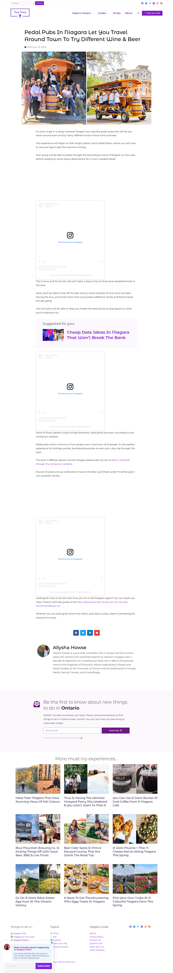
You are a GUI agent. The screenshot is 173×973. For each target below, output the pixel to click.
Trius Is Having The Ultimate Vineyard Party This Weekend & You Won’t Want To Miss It (85, 801)
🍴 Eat (53, 937)
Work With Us (97, 947)
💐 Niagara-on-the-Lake (22, 937)
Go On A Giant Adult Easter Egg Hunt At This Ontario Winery (35, 901)
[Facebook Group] (146, 3)
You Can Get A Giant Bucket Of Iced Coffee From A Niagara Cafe (135, 801)
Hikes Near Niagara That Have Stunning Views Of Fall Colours (38, 799)
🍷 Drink (54, 933)
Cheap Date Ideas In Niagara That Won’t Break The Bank (98, 335)
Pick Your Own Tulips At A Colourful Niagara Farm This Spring (133, 901)
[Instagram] (154, 3)
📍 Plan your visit (58, 943)
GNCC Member (97, 950)
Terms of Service (66, 962)
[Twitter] (150, 3)
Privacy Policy (96, 937)
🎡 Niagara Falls (18, 933)
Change (39, 3)
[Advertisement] (86, 182)
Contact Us (95, 940)
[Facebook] (142, 3)
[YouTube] (161, 3)
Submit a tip (96, 943)
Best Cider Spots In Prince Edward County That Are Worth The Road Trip (82, 851)
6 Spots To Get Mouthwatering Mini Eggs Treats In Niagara (86, 899)
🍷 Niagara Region (20, 940)
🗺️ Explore (55, 940)
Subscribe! (44, 966)
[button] (92, 13)
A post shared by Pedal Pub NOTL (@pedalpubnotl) (70, 275)
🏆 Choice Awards (59, 947)
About (93, 933)
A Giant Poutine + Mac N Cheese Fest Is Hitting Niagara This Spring (134, 851)
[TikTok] (157, 3)
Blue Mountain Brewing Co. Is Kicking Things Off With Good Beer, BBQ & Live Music (37, 851)
